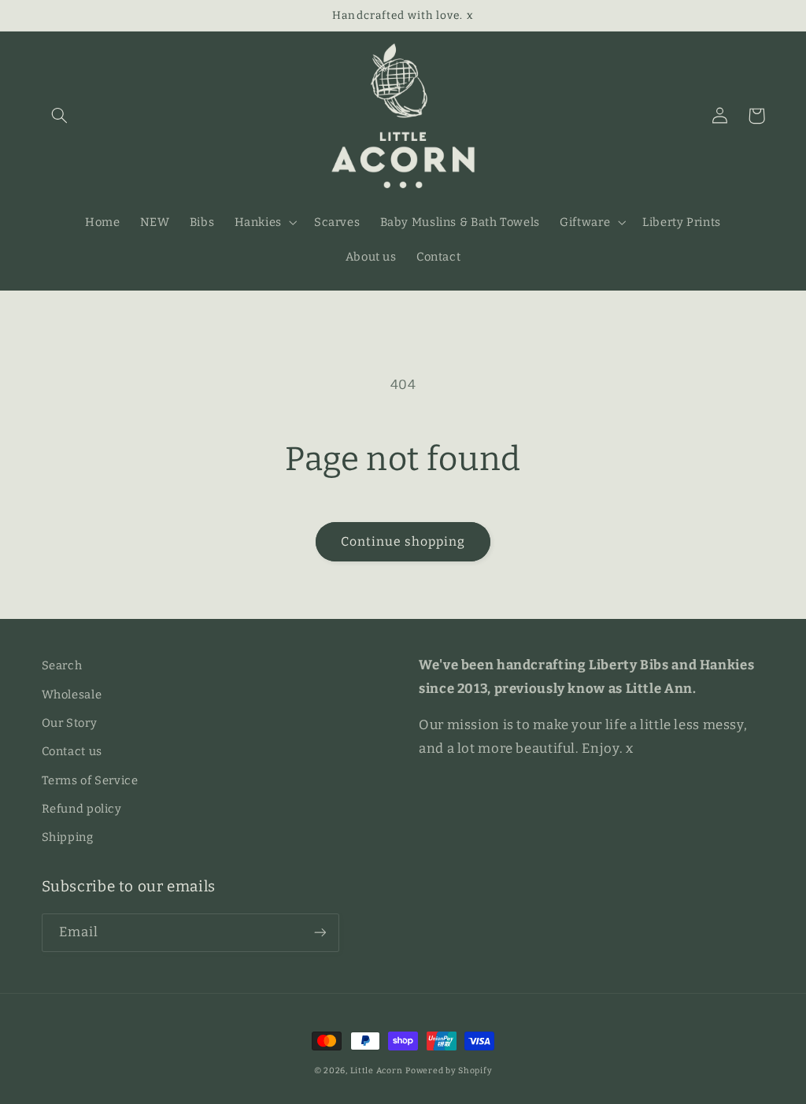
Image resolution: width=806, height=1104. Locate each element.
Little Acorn (376, 1070)
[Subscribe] (319, 932)
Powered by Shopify (448, 1070)
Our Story (70, 723)
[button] (60, 116)
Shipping (68, 837)
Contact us (72, 751)
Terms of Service (90, 780)
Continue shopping (403, 541)
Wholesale (72, 694)
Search (62, 665)
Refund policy (82, 809)
